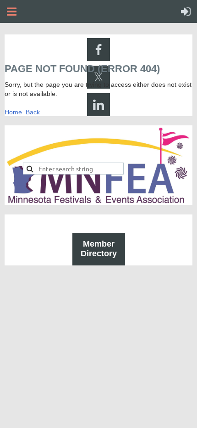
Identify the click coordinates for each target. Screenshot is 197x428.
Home (13, 112)
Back (33, 112)
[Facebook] (98, 49)
